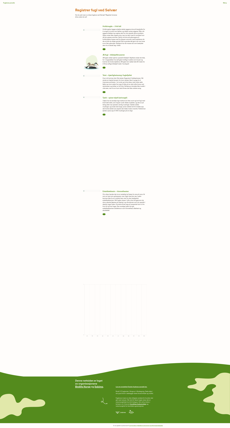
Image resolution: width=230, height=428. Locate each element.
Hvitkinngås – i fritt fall (112, 26)
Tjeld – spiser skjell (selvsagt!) (115, 98)
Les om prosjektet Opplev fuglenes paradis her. (131, 387)
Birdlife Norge (83, 386)
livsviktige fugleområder (138, 404)
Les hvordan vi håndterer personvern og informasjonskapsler (146, 425)
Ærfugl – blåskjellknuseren (114, 55)
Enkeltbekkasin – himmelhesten (116, 191)
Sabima (98, 386)
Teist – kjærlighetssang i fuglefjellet (117, 75)
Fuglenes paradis (9, 3)
